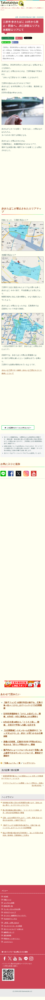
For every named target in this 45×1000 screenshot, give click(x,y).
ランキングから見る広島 (12, 909)
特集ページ (7, 900)
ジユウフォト (8, 942)
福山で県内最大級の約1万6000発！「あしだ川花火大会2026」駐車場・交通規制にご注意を (23, 834)
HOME (6, 896)
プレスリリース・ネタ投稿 (13, 926)
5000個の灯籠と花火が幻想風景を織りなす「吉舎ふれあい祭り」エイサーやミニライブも (22, 804)
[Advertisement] (22, 178)
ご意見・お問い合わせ (11, 923)
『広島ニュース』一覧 (11, 763)
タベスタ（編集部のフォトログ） (15, 915)
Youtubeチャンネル (10, 919)
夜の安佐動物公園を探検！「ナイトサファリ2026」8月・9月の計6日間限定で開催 (22, 811)
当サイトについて (10, 929)
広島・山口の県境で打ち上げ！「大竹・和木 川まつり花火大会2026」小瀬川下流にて (22, 819)
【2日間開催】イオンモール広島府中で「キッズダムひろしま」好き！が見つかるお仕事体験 (23, 733)
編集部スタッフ (9, 932)
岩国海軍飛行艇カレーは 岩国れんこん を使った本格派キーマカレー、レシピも (22, 777)
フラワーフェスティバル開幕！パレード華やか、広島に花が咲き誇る (23, 784)
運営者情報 (7, 935)
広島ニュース (19, 38)
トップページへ (29, 763)
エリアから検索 (9, 903)
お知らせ (20, 929)
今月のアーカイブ (10, 912)
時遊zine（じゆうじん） (12, 938)
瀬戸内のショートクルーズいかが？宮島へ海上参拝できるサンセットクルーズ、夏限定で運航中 (23, 753)
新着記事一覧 (8, 906)
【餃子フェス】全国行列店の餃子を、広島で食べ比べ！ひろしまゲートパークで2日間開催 (23, 705)
